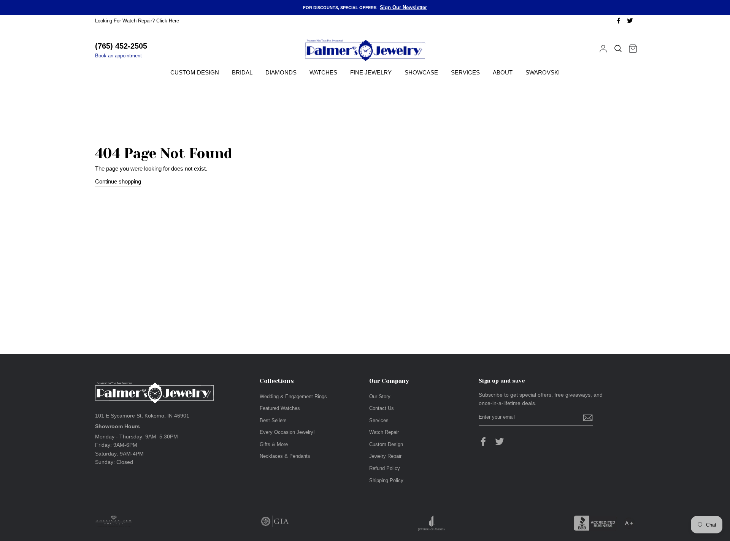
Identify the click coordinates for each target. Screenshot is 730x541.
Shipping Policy (386, 480)
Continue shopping (118, 181)
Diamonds (281, 72)
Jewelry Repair (385, 456)
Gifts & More (274, 444)
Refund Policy (384, 468)
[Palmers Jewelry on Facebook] (483, 441)
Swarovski (542, 72)
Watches (323, 72)
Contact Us (381, 408)
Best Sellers (273, 420)
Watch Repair (384, 432)
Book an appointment (118, 56)
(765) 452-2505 (121, 46)
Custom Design (194, 72)
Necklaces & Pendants (285, 456)
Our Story (379, 396)
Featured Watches (280, 408)
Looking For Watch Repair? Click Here (137, 21)
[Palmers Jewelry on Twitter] (499, 441)
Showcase (421, 72)
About (503, 72)
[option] (365, 7)
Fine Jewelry (371, 72)
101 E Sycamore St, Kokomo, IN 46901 (142, 416)
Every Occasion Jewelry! (287, 432)
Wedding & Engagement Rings (293, 396)
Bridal (242, 72)
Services (465, 72)
